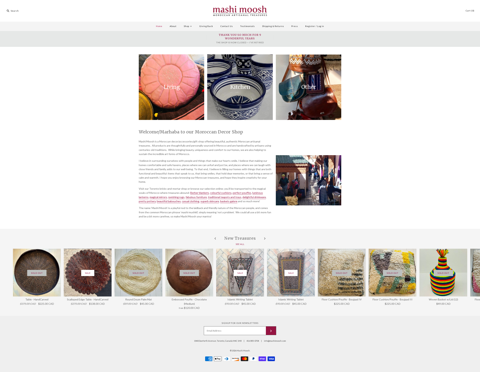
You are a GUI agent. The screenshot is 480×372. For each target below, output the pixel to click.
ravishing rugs (176, 197)
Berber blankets (199, 192)
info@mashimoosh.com (275, 341)
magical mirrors (158, 197)
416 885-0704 (253, 341)
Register (310, 26)
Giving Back (206, 26)
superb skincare (209, 201)
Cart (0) (470, 10)
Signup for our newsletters (240, 323)
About (173, 26)
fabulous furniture (196, 197)
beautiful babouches (169, 201)
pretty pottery (147, 201)
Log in (320, 26)
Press (294, 26)
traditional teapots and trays (224, 197)
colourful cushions (221, 192)
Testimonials (247, 26)
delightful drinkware (254, 197)
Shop (188, 26)
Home (159, 26)
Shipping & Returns (273, 26)
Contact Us (226, 26)
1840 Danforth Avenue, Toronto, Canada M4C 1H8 (218, 341)
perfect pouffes (242, 192)
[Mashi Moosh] (240, 2)
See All (240, 244)
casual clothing (190, 201)
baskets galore (228, 201)
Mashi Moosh (243, 350)
